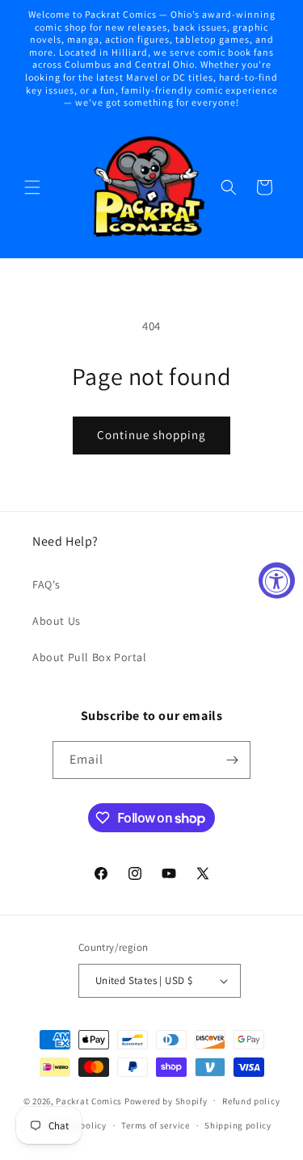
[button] (32, 187)
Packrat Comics (89, 1100)
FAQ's (46, 584)
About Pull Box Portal (89, 657)
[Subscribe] (232, 760)
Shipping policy (237, 1125)
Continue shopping (151, 434)
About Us (56, 621)
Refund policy (251, 1101)
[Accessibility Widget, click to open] (277, 580)
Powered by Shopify (166, 1100)
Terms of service (155, 1125)
